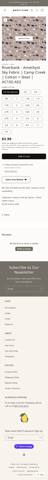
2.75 (6, 112)
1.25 (27, 98)
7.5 (6, 132)
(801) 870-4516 (21, 406)
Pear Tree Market (22, 464)
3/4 (6, 98)
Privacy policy (34, 467)
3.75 (6, 118)
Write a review (24, 249)
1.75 (6, 105)
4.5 (27, 118)
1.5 (37, 98)
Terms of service (18, 471)
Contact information (25, 475)
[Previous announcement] (4, 3)
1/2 (35, 92)
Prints (7, 319)
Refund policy (22, 467)
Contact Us (10, 340)
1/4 (25, 92)
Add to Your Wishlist (14, 180)
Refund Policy (11, 383)
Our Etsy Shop (11, 351)
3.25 (27, 112)
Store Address (11, 171)
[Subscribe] (40, 289)
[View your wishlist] (37, 10)
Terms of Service (12, 388)
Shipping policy (32, 471)
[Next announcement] (43, 3)
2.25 (27, 105)
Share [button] (6, 215)
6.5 (27, 125)
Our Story (9, 345)
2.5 (37, 105)
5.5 (6, 125)
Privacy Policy (11, 372)
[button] (5, 10)
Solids (7, 313)
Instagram (9, 356)
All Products (10, 308)
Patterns (9, 324)
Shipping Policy (12, 377)
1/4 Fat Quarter (10, 92)
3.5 (37, 112)
